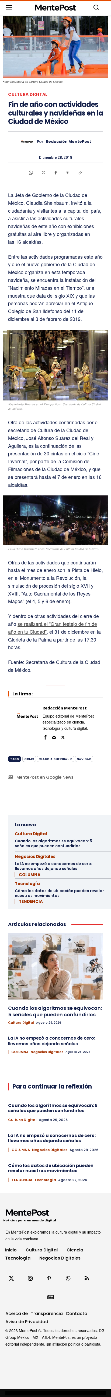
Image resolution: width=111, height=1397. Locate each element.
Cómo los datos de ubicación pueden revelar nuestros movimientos (59, 893)
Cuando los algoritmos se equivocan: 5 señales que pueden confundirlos (53, 843)
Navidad (84, 759)
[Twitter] (11, 1278)
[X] (43, 172)
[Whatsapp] (68, 1278)
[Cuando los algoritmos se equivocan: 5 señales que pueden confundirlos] (55, 966)
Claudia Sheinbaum (55, 759)
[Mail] (54, 736)
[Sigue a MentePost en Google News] (50, 1297)
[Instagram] (30, 1278)
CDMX (29, 759)
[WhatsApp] (30, 172)
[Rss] (87, 1278)
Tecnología (27, 884)
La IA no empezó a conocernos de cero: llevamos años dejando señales (53, 866)
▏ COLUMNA (27, 875)
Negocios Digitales (35, 856)
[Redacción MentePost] (28, 141)
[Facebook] (55, 172)
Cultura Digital (28, 94)
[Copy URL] (80, 172)
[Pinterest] (68, 172)
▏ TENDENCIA (29, 901)
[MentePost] (55, 7)
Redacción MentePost (68, 141)
